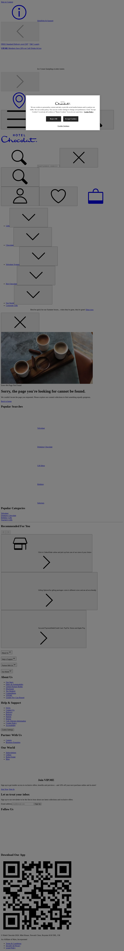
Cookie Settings (63, 126)
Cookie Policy (88, 112)
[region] (63, 112)
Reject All (53, 119)
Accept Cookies (71, 119)
